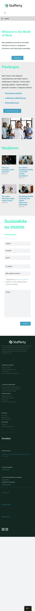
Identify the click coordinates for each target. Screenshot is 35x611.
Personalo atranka (13, 93)
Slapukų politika (6, 516)
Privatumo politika (6, 504)
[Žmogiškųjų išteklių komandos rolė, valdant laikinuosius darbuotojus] (26, 188)
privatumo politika (21, 279)
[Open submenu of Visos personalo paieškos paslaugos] (32, 373)
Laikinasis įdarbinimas (15, 98)
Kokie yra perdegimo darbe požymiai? (8, 170)
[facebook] (3, 529)
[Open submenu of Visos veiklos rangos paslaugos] (32, 391)
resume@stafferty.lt (6, 484)
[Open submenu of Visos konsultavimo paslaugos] (32, 402)
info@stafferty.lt (5, 479)
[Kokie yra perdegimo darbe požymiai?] (9, 159)
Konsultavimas (12, 103)
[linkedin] (6, 529)
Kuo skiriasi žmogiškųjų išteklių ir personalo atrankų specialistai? (26, 172)
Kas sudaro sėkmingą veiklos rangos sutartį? (8, 198)
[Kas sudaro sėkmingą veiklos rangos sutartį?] (9, 188)
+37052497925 (5, 469)
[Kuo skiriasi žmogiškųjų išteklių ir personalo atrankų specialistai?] (26, 159)
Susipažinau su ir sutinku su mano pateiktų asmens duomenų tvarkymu (17, 282)
